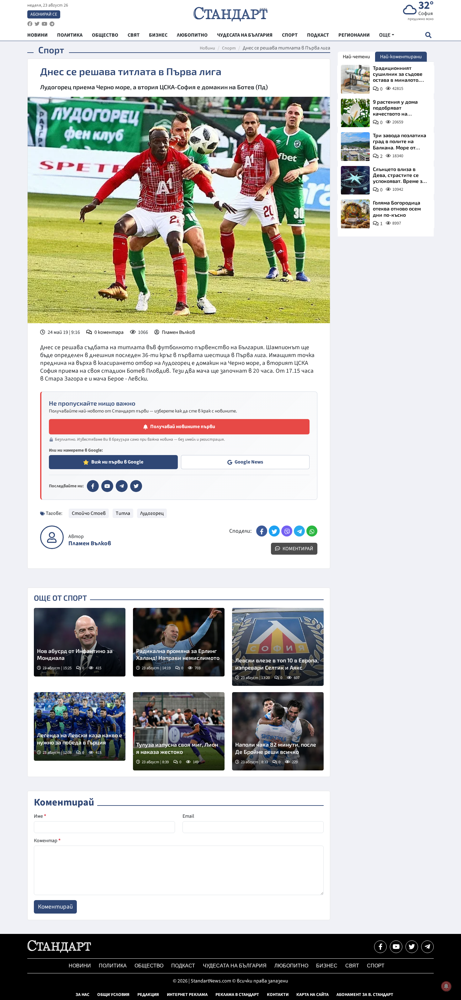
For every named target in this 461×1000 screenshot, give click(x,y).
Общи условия (113, 995)
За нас (82, 995)
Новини (207, 48)
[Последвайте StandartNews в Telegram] (52, 24)
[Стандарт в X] (136, 486)
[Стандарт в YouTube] (107, 486)
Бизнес (326, 965)
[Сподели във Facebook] (261, 531)
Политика (113, 965)
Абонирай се (43, 14)
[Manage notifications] (446, 986)
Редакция (148, 995)
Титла (123, 513)
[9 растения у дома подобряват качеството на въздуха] (355, 113)
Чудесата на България (235, 965)
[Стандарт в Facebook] (93, 486)
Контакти (278, 995)
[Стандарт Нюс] (59, 951)
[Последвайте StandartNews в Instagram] (37, 24)
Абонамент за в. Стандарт (364, 995)
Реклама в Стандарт (237, 995)
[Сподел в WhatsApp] (311, 531)
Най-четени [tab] (356, 56)
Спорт (229, 48)
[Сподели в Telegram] (299, 531)
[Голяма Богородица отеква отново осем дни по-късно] (355, 213)
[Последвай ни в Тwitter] (411, 946)
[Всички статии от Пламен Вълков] (52, 537)
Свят (352, 965)
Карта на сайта (312, 995)
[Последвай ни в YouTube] (396, 946)
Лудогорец (152, 513)
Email (188, 816)
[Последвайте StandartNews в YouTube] (44, 24)
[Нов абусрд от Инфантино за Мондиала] (79, 642)
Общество (149, 965)
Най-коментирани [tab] (401, 56)
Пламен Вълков (178, 332)
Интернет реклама (187, 995)
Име (40, 816)
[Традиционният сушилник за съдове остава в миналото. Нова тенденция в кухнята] (355, 79)
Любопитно (291, 965)
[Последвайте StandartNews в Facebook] (29, 24)
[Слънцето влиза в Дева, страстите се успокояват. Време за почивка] (355, 180)
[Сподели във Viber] (286, 531)
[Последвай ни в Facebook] (380, 946)
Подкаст (183, 965)
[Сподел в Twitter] (274, 531)
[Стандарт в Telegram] (122, 486)
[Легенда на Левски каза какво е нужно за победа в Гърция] (79, 726)
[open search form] (428, 35)
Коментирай (297, 548)
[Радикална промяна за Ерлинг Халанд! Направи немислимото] (179, 642)
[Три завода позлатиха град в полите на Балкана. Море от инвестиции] (355, 146)
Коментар (47, 840)
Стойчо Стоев (89, 513)
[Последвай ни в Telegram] (427, 946)
